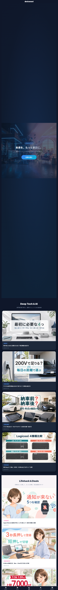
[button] (53, 351)
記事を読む (29, 157)
